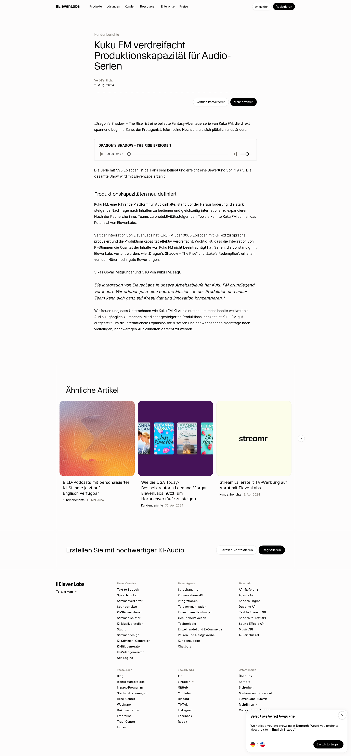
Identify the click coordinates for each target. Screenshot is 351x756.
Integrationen (188, 601)
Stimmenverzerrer (129, 601)
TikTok (183, 704)
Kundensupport (189, 640)
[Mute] (236, 154)
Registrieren (284, 6)
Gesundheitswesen (192, 618)
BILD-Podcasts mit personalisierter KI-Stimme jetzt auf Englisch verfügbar (96, 488)
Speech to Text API (252, 618)
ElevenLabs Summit (253, 699)
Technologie (187, 623)
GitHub (183, 687)
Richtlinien (246, 704)
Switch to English (328, 744)
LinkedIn (184, 681)
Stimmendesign (128, 635)
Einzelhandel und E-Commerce (200, 629)
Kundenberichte (106, 34)
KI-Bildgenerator (129, 646)
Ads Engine (125, 657)
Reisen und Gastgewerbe (196, 635)
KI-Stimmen (103, 247)
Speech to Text (128, 595)
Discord (183, 699)
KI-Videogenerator (130, 652)
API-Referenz (248, 589)
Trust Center (126, 721)
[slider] (129, 154)
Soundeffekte (127, 606)
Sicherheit (246, 687)
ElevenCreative (126, 583)
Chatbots (184, 646)
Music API (246, 629)
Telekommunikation (192, 606)
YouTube (184, 693)
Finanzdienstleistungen (195, 612)
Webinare (124, 704)
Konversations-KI (190, 595)
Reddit (182, 721)
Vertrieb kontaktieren (210, 102)
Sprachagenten (189, 589)
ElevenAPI (245, 583)
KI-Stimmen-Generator (133, 640)
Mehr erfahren (244, 102)
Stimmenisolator (128, 618)
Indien (121, 727)
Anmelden (262, 6)
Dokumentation (128, 710)
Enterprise (124, 716)
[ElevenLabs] (68, 6)
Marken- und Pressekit (255, 693)
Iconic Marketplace (131, 681)
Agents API (246, 595)
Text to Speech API (252, 612)
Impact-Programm (130, 687)
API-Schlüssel (249, 635)
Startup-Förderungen (132, 693)
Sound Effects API (251, 623)
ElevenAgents (186, 583)
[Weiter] (301, 438)
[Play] (101, 154)
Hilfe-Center (126, 699)
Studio (121, 629)
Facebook (185, 716)
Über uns (245, 676)
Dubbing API (248, 606)
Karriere (244, 681)
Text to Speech (128, 589)
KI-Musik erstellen (130, 623)
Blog (120, 676)
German (67, 592)
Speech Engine (250, 601)
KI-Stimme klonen (129, 612)
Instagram (185, 710)
